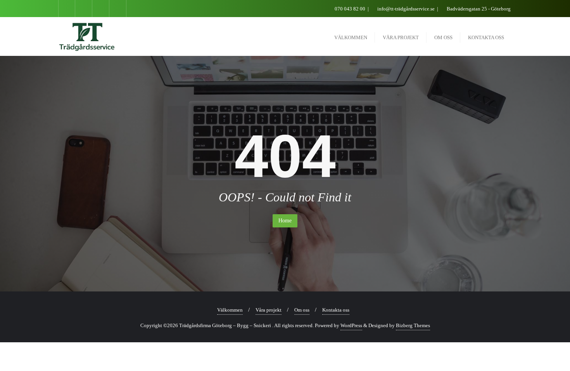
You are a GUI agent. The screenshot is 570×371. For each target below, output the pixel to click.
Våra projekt (269, 310)
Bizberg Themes (413, 325)
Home (285, 221)
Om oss (301, 310)
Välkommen (230, 310)
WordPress (351, 325)
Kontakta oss (335, 310)
